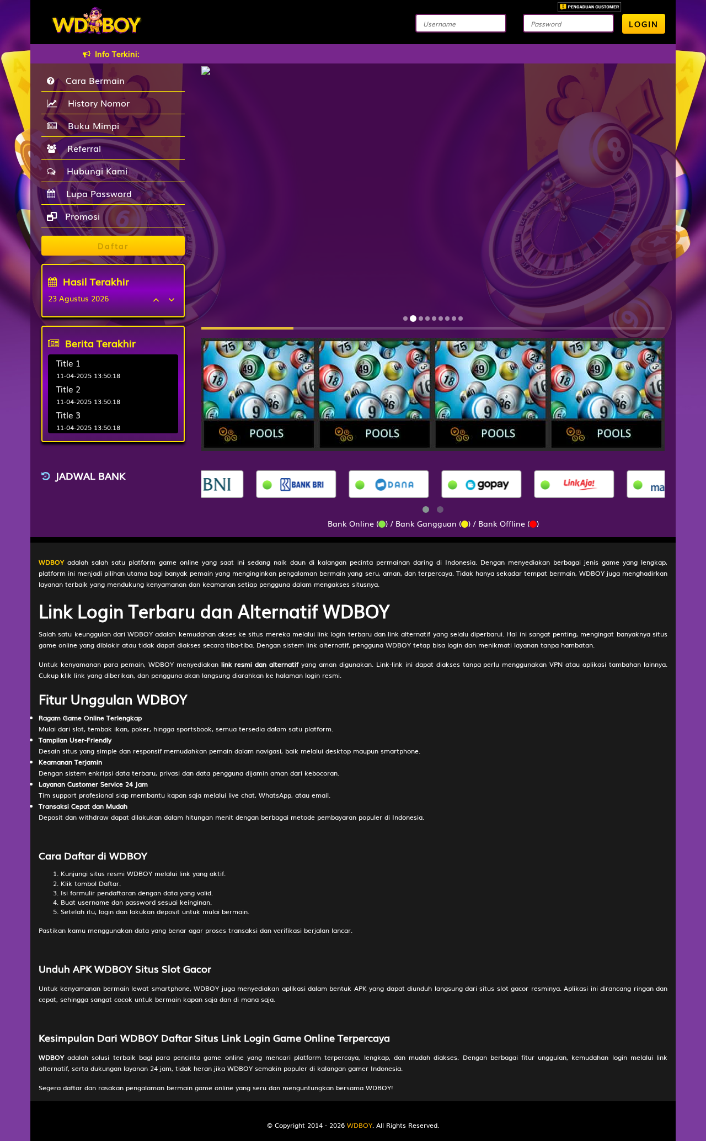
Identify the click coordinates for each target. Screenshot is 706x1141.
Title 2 (68, 389)
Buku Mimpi (90, 125)
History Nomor (96, 102)
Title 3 (68, 414)
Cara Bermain (92, 80)
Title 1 (68, 363)
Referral (81, 148)
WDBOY (359, 1125)
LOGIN (644, 23)
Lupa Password (96, 193)
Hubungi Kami (94, 170)
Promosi (81, 215)
